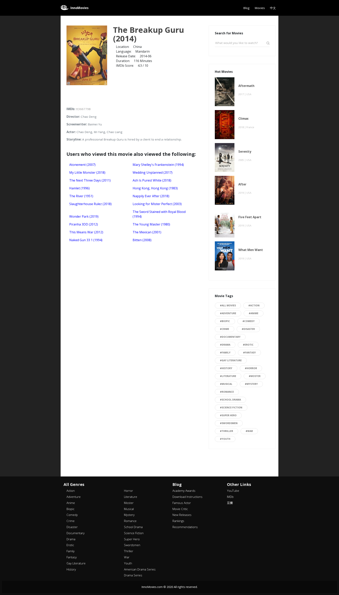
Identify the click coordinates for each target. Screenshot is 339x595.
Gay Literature (76, 563)
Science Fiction (134, 533)
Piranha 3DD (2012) (83, 224)
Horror (128, 491)
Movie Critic (180, 509)
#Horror (251, 368)
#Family (225, 352)
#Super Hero (228, 415)
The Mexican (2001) (147, 232)
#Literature (228, 376)
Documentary (76, 533)
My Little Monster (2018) (87, 172)
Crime (71, 521)
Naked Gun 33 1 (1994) (85, 240)
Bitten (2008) (142, 240)
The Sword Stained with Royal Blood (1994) (159, 214)
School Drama (133, 527)
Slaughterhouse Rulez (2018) (90, 204)
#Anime (253, 313)
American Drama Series (140, 569)
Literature (130, 497)
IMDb (230, 497)
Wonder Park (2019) (83, 216)
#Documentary (230, 337)
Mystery (129, 515)
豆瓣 (230, 503)
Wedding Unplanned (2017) (152, 172)
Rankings (178, 521)
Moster (129, 503)
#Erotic (248, 344)
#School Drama (230, 399)
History (71, 569)
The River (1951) (81, 196)
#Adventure (228, 313)
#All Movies (228, 305)
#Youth (225, 439)
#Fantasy (249, 352)
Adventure (74, 497)
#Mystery (251, 384)
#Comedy (248, 321)
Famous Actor (181, 503)
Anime (71, 503)
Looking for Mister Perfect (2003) (157, 204)
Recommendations (185, 527)
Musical (129, 509)
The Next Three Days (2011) (90, 180)
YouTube (233, 491)
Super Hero (132, 539)
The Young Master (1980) (151, 224)
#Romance (227, 391)
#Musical (226, 384)
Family (71, 551)
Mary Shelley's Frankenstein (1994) (158, 164)
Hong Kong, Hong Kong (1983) (155, 188)
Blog (246, 8)
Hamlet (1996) (79, 188)
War (126, 557)
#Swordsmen (229, 423)
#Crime (224, 329)
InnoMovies (79, 8)
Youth (128, 563)
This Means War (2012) (86, 232)
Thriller (128, 551)
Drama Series (133, 575)
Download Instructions (187, 497)
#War (249, 431)
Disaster (72, 527)
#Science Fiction (231, 407)
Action (71, 491)
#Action (254, 305)
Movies (260, 8)
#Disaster (248, 329)
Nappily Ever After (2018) (151, 196)
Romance (130, 521)
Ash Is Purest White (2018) (152, 180)
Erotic (70, 545)
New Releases (181, 515)
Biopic (70, 509)
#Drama (225, 344)
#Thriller (226, 431)
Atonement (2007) (82, 164)
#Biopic (225, 321)
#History (226, 368)
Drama (71, 539)
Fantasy (72, 557)
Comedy (72, 515)
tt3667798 (83, 109)
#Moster (255, 376)
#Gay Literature (231, 360)
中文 (273, 8)
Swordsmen (132, 545)
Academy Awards (183, 491)
